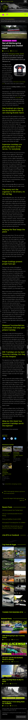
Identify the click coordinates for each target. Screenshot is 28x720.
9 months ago (7, 639)
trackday (19, 484)
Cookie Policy (4, 714)
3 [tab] (19, 77)
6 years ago (6, 51)
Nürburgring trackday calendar (16, 53)
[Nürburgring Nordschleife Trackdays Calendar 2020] (18, 449)
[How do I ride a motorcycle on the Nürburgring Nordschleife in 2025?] (8, 576)
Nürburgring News (7, 40)
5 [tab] (23, 77)
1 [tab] (16, 77)
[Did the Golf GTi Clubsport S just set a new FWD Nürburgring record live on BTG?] (8, 588)
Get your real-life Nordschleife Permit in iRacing (12, 658)
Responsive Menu (25, 1)
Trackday (14, 40)
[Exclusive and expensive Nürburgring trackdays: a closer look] (7, 466)
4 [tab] (21, 77)
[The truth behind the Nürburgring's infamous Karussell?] (8, 564)
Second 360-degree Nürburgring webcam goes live (13, 499)
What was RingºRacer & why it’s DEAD (11, 519)
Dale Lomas (15, 51)
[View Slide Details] (20, 70)
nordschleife (8, 484)
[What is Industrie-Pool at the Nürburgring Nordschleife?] (8, 600)
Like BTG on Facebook (10, 535)
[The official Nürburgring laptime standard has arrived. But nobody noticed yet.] (20, 576)
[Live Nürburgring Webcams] (8, 552)
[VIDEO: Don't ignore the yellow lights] (20, 600)
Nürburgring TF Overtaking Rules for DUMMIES (13, 522)
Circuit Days (18, 97)
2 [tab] (18, 77)
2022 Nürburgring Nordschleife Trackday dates (6, 454)
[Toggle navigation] (7, 14)
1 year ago (6, 683)
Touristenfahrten (20, 698)
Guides (4, 698)
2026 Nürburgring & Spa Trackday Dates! (12, 510)
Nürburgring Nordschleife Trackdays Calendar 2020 (18, 455)
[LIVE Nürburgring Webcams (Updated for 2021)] (20, 564)
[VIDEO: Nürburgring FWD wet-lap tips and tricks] (20, 588)
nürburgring (14, 484)
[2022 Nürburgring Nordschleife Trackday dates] (7, 449)
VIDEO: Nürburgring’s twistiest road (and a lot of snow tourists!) (14, 492)
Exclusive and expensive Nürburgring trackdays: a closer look (6, 472)
